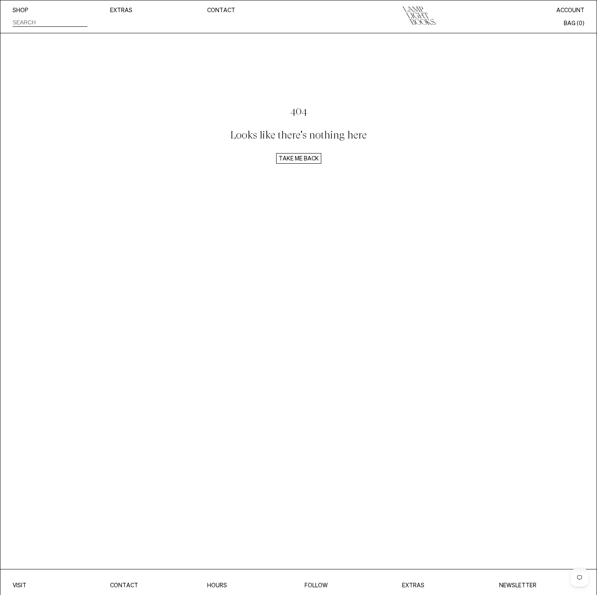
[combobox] (50, 22)
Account (570, 10)
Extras (121, 10)
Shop (20, 10)
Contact (221, 10)
